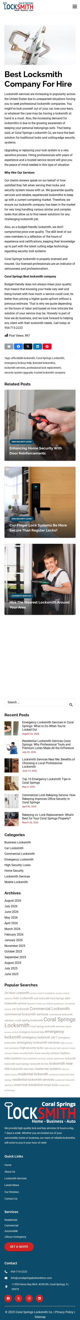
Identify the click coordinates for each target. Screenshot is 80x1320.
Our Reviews (11, 1192)
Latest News (11, 1185)
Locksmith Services (17, 876)
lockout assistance (55, 1058)
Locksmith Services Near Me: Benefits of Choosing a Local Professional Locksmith (48, 763)
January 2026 (13, 940)
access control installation (42, 993)
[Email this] (8, 346)
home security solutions (47, 1053)
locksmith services (22, 1069)
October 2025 (13, 951)
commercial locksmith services (26, 1014)
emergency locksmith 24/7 (39, 1037)
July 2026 (10, 906)
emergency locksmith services (38, 1042)
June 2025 (11, 974)
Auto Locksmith (23, 998)
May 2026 (11, 917)
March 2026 (12, 929)
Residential (10, 1220)
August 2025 (12, 963)
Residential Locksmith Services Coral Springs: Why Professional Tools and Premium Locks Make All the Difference (48, 744)
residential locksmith (33, 1074)
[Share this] (18, 346)
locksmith (70, 1058)
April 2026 (11, 923)
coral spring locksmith (29, 1020)
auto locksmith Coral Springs (49, 998)
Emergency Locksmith (18, 859)
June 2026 (11, 912)
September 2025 (15, 957)
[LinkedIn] (39, 1298)
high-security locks (32, 1048)
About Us (9, 1171)
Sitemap (40, 1317)
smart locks (51, 1085)
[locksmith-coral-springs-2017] (18, 6)
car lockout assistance (53, 1004)
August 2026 (12, 900)
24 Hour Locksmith (16, 993)
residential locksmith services (33, 1079)
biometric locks (34, 1004)
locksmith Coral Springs (16, 1063)
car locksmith (20, 1009)
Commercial (11, 1225)
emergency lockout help (31, 1032)
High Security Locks (17, 865)
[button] (74, 6)
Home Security (14, 870)
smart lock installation (28, 1085)
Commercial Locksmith (19, 853)
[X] (18, 1298)
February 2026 (13, 934)
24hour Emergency (15, 1236)
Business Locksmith (17, 842)
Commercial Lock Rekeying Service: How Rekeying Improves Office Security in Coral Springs (48, 798)
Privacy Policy (64, 1312)
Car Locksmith (13, 848)
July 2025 (10, 968)
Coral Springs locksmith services (47, 1026)
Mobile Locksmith (16, 882)
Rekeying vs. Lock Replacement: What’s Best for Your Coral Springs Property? (48, 816)
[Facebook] (8, 1298)
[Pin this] (47, 346)
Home (7, 1165)
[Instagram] (29, 1298)
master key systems (48, 1069)
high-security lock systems (56, 1048)
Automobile (11, 1231)
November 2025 (14, 946)
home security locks (23, 1053)
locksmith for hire (39, 1063)
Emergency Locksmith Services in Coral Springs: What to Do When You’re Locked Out (48, 726)
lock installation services (34, 1058)
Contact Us (10, 1198)
